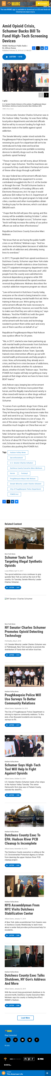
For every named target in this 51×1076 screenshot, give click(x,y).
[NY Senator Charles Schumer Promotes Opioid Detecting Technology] (24, 608)
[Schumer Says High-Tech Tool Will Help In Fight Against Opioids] (24, 746)
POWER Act (14, 494)
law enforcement (16, 458)
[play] (3, 1073)
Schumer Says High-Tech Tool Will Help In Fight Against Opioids (23, 769)
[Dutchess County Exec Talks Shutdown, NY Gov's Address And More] (24, 956)
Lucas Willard (9, 571)
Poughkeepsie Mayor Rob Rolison (22, 479)
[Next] (46, 95)
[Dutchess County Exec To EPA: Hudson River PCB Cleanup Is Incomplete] (24, 816)
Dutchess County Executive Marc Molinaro (26, 468)
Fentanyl (24, 473)
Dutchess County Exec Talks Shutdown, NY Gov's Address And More (25, 979)
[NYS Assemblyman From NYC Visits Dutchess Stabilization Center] (24, 886)
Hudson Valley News (18, 452)
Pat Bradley (8, 641)
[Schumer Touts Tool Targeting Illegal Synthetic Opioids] (24, 538)
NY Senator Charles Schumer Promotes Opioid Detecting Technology (25, 631)
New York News (10, 554)
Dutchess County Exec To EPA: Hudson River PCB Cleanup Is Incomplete (22, 839)
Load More (25, 1018)
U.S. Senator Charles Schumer (21, 463)
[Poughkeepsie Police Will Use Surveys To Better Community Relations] (24, 676)
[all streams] (48, 1073)
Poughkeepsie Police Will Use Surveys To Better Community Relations (23, 699)
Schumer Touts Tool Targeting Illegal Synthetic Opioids (23, 561)
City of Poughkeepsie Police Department (25, 489)
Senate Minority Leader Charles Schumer (25, 484)
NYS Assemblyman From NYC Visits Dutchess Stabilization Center (22, 909)
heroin (12, 473)
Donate (43, 3)
